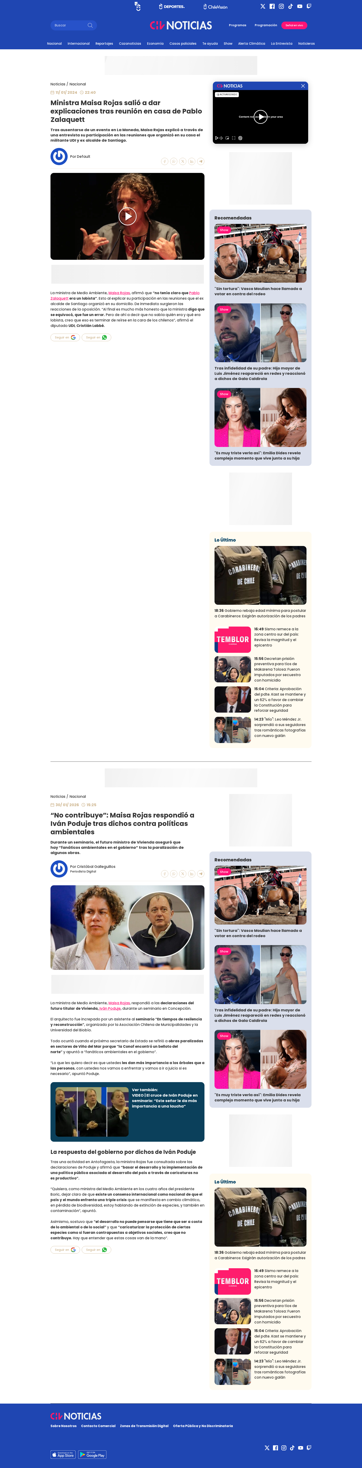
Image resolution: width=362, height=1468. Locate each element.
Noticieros (306, 43)
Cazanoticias (130, 43)
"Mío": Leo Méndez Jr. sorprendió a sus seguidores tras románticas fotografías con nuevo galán (280, 727)
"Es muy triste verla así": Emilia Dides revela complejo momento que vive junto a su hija (258, 455)
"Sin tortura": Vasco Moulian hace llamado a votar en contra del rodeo (258, 291)
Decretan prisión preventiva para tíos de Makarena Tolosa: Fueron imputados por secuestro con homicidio (277, 669)
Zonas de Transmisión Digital (144, 1426)
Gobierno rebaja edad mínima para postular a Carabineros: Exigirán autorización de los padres (260, 613)
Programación (266, 25)
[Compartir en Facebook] (164, 161)
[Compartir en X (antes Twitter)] (182, 161)
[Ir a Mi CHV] (137, 6)
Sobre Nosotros (63, 1426)
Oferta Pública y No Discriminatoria (203, 1426)
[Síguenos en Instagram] (281, 6)
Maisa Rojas (119, 292)
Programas (237, 25)
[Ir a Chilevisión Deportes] (172, 6)
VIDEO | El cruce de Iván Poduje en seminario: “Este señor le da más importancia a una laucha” (165, 1101)
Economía (155, 43)
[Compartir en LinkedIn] (191, 161)
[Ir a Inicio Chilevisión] (215, 6)
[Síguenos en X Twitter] (262, 6)
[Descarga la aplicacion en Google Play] (63, 1454)
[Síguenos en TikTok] (290, 6)
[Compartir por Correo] (200, 161)
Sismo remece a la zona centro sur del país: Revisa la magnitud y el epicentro (276, 637)
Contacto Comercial (98, 1426)
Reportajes (104, 43)
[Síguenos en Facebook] (272, 6)
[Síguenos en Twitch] (309, 6)
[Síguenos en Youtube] (299, 6)
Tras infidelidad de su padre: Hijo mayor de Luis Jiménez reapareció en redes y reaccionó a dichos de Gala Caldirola (260, 373)
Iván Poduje (110, 1008)
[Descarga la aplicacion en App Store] (92, 1454)
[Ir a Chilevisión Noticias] (181, 25)
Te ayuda (210, 43)
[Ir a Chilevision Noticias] (181, 1416)
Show (228, 43)
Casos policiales (183, 43)
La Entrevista (281, 43)
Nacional (54, 43)
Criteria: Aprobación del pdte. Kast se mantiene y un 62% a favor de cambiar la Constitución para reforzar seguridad (280, 699)
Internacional (79, 43)
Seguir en (62, 337)
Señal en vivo (294, 25)
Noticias (57, 84)
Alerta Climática (251, 43)
